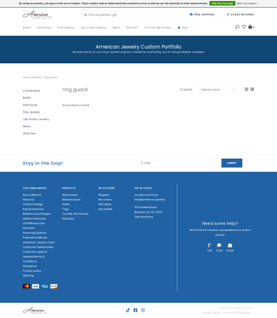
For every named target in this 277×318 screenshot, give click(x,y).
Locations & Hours (146, 195)
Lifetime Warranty (34, 219)
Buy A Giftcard (32, 195)
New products (71, 199)
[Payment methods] (27, 287)
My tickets (105, 204)
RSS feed (68, 219)
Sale (184, 27)
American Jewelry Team (39, 242)
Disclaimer (30, 266)
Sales (66, 204)
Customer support (35, 252)
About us (28, 199)
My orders (105, 199)
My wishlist (105, 209)
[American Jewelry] (49, 15)
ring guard (50, 77)
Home (26, 77)
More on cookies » (247, 3)
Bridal (27, 27)
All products (70, 195)
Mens (116, 27)
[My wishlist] (244, 27)
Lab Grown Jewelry (94, 27)
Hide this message (222, 3)
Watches (132, 27)
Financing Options (34, 233)
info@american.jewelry (150, 199)
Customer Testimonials (38, 247)
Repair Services (33, 209)
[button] (237, 27)
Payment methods (35, 237)
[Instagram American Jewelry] (143, 310)
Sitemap (28, 275)
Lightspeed (244, 312)
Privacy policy (32, 271)
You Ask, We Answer (158, 27)
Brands (37, 77)
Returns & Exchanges (36, 214)
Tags (65, 209)
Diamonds (44, 27)
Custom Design (33, 204)
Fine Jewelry (66, 27)
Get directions (144, 217)
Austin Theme (211, 312)
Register (104, 195)
